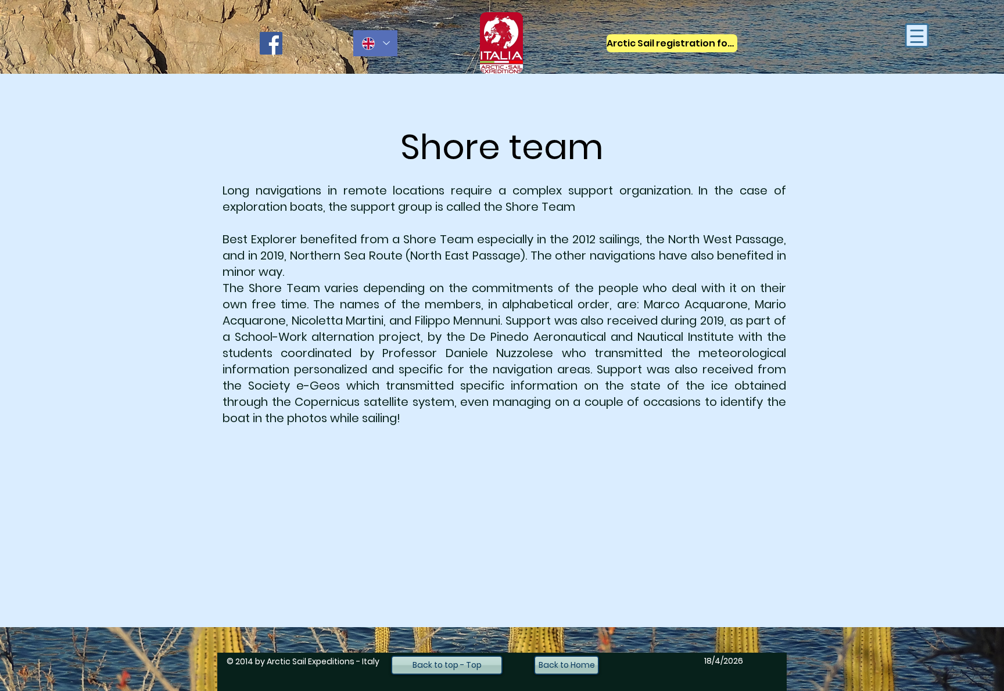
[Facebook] (271, 43)
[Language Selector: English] (375, 43)
